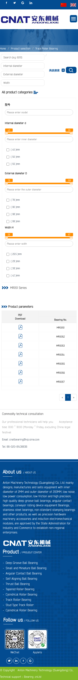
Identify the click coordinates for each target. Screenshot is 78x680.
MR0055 (60, 363)
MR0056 (60, 372)
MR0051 (60, 327)
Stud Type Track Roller (20, 605)
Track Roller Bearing (46, 48)
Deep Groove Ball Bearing (22, 562)
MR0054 (60, 354)
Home (3, 48)
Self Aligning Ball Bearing (21, 578)
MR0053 (60, 345)
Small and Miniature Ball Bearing (26, 568)
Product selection (20, 48)
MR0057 (60, 381)
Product (22, 551)
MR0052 (60, 336)
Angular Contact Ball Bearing (24, 573)
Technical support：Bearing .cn (18, 676)
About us (19, 471)
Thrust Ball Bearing (18, 584)
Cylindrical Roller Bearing (21, 594)
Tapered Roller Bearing (20, 589)
